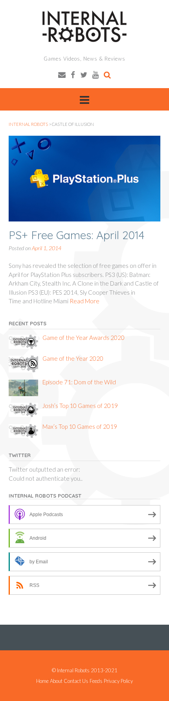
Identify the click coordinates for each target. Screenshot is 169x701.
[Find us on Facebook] (73, 74)
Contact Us (76, 681)
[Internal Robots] (84, 26)
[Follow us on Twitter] (83, 74)
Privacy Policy (118, 681)
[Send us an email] (62, 74)
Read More (84, 300)
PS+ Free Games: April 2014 (76, 235)
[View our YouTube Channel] (95, 74)
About (56, 681)
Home (42, 681)
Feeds (96, 681)
